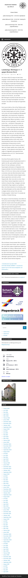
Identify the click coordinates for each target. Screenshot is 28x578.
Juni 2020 (5, 545)
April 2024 (5, 459)
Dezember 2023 (7, 466)
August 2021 (6, 519)
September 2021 (7, 517)
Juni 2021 (5, 523)
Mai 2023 (5, 479)
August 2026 (6, 408)
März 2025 (6, 438)
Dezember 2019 (7, 556)
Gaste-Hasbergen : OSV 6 (12, 369)
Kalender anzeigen (6, 376)
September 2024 (7, 449)
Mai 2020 (5, 547)
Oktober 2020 (6, 538)
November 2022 (7, 491)
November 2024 (7, 446)
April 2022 (5, 504)
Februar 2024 (6, 463)
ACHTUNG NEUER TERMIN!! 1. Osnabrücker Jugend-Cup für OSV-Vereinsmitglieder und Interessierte (12, 267)
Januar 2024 (6, 464)
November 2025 (7, 423)
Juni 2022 (5, 500)
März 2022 (5, 506)
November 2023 (7, 468)
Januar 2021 (6, 532)
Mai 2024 (5, 457)
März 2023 (5, 483)
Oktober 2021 (6, 515)
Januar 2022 (6, 509)
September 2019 (7, 562)
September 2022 (7, 494)
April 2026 (5, 414)
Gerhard (14, 74)
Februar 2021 (6, 530)
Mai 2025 (5, 434)
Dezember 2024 (7, 444)
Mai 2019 (5, 569)
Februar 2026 (6, 418)
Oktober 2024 (6, 448)
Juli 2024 (5, 453)
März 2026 (6, 416)
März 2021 (5, 528)
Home (19, 74)
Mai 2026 (5, 412)
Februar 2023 (6, 485)
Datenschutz (6, 331)
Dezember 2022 (7, 489)
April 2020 (5, 549)
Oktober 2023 (6, 470)
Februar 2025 (6, 440)
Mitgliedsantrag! (6, 344)
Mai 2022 (5, 502)
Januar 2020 (6, 554)
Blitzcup (8, 373)
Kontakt (5, 335)
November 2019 (7, 558)
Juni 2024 (5, 455)
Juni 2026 (5, 410)
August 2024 (6, 451)
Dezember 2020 (7, 534)
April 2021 (5, 526)
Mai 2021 (5, 524)
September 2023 (7, 472)
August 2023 (6, 474)
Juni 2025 (5, 433)
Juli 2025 (5, 431)
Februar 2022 (6, 508)
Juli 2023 (5, 476)
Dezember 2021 (7, 511)
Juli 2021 (5, 521)
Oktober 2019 (6, 560)
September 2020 (7, 539)
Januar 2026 (6, 419)
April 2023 (5, 481)
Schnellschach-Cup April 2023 (9, 263)
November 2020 (7, 536)
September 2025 (7, 427)
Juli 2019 (5, 566)
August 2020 (6, 541)
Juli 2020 (5, 543)
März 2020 (6, 551)
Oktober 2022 (6, 493)
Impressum (6, 333)
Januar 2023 (6, 487)
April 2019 (5, 571)
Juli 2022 (5, 498)
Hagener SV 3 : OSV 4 (11, 360)
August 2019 (6, 564)
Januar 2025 (6, 442)
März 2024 (6, 461)
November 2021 (7, 513)
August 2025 (6, 429)
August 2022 (6, 496)
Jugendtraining (10, 356)
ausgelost (22, 277)
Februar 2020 (6, 553)
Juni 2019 (5, 568)
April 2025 (5, 436)
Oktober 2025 (6, 425)
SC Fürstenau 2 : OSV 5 (12, 365)
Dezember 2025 (7, 421)
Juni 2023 (5, 478)
